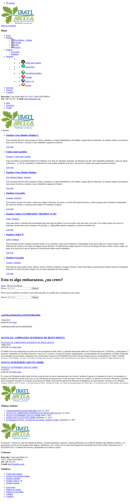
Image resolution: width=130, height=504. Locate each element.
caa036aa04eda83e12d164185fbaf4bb (21, 411)
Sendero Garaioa (13, 483)
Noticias (9, 90)
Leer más (9, 147)
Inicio (3, 286)
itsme (15, 322)
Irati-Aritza (17, 347)
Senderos (9, 56)
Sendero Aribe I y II (14, 481)
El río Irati (15, 52)
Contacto (9, 92)
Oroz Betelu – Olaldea (23, 40)
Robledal (14, 54)
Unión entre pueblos (33, 63)
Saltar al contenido (8, 26)
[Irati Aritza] (18, 23)
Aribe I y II (29, 81)
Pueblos (9, 38)
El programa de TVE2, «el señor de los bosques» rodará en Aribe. (32, 420)
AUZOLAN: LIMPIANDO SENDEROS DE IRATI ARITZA (31, 413)
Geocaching (30, 67)
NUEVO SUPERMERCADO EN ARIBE (23, 415)
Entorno (9, 50)
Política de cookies (13, 490)
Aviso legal (10, 487)
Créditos (9, 494)
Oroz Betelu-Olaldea (33, 73)
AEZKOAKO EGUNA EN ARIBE (20, 417)
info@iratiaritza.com (32, 99)
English (11, 3)
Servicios (9, 88)
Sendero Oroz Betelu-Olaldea (18, 476)
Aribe (16, 45)
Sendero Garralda (13, 478)
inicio (8, 35)
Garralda (17, 42)
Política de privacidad (14, 492)
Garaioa (17, 47)
